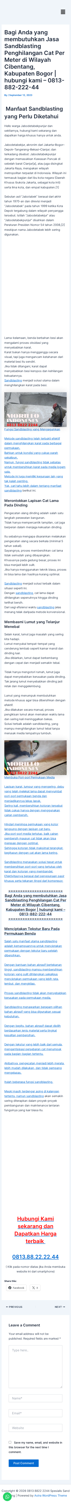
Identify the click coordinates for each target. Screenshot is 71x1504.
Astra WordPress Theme (50, 1495)
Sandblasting (13, 380)
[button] (63, 12)
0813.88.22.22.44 (35, 1256)
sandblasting (13, 490)
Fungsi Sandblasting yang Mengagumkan (32, 429)
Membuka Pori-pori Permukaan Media (29, 777)
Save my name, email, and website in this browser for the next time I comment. (35, 1447)
